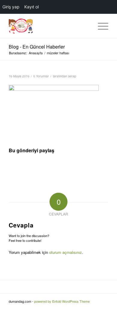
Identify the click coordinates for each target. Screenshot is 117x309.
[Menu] (100, 26)
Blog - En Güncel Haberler (37, 46)
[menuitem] (86, 26)
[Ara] (86, 26)
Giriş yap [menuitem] (11, 6)
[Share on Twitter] (58, 167)
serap (72, 76)
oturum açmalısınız (65, 252)
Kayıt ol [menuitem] (31, 6)
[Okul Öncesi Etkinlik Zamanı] (48, 26)
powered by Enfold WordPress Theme (62, 301)
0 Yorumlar (41, 76)
